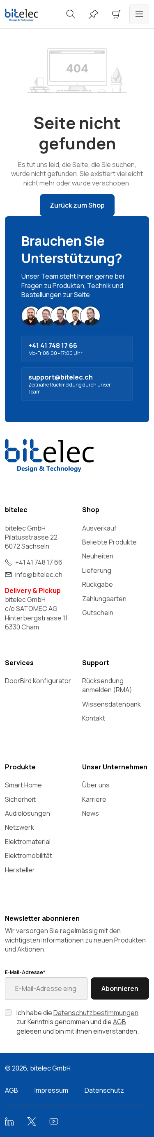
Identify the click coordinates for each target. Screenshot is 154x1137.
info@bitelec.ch (38, 574)
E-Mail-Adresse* (25, 972)
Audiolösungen (27, 813)
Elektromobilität (28, 855)
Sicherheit (20, 799)
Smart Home (23, 784)
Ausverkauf (99, 528)
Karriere (94, 799)
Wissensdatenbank (111, 704)
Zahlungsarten (104, 598)
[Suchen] (70, 14)
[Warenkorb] (116, 14)
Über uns (96, 784)
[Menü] (139, 14)
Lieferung (96, 570)
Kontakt (93, 718)
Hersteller (20, 869)
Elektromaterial (28, 841)
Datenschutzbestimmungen (95, 1012)
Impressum (51, 1090)
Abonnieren (119, 988)
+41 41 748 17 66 (38, 562)
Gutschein (97, 612)
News (90, 813)
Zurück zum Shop (77, 205)
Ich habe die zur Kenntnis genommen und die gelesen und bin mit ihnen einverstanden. (77, 1022)
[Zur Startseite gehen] (25, 15)
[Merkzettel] (93, 14)
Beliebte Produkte (109, 542)
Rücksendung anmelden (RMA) (107, 685)
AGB (119, 1021)
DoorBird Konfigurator (38, 680)
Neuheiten (97, 555)
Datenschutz (104, 1090)
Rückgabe (97, 584)
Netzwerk (19, 827)
